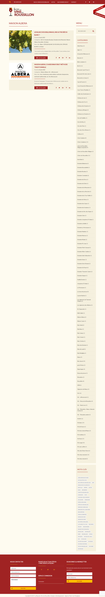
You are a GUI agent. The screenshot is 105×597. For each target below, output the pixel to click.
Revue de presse (81, 373)
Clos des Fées (80, 126)
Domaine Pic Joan (81, 243)
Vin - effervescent (53, 72)
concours (87, 499)
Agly (78, 50)
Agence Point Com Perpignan (72, 596)
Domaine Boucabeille (82, 167)
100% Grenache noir (83, 477)
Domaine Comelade (82, 175)
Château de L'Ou (81, 102)
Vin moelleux (80, 434)
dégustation (81, 512)
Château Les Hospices (83, 114)
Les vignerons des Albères (84, 305)
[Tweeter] (59, 57)
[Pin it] (66, 57)
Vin (78, 393)
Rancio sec (81, 531)
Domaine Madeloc (81, 231)
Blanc (41, 44)
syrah (90, 534)
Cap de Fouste (81, 82)
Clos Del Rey (80, 122)
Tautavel (80, 536)
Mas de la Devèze (81, 345)
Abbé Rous (80, 46)
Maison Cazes (80, 321)
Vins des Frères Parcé (83, 450)
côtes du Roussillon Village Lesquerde (82, 146)
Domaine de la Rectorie (84, 509)
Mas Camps (80, 333)
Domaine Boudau (48, 39)
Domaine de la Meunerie (60, 39)
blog (79, 489)
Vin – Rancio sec (81, 405)
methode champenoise (62, 74)
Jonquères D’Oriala (82, 283)
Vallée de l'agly (88, 536)
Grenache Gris (82, 516)
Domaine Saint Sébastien (83, 255)
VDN (78, 385)
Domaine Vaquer (81, 275)
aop (93, 482)
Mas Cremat (80, 337)
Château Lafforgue (82, 110)
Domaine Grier (81, 215)
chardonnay (46, 74)
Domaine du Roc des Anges (84, 211)
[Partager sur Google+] (63, 57)
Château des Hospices (83, 106)
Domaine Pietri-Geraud (83, 247)
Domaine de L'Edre (82, 183)
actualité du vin (82, 480)
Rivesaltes (80, 377)
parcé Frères (80, 365)
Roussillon (40, 42)
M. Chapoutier (81, 309)
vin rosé (91, 546)
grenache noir (82, 519)
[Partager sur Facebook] (56, 57)
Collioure (79, 134)
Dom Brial (79, 159)
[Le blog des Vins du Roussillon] (21, 12)
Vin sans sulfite (81, 446)
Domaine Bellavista (82, 163)
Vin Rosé (79, 438)
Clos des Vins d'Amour (83, 130)
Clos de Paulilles (81, 118)
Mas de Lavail (80, 349)
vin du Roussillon (82, 546)
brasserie (84, 489)
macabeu (91, 524)
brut (41, 74)
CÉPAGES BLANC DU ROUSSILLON (52, 44)
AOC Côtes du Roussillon (84, 482)
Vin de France (80, 426)
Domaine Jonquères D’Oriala (84, 219)
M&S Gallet (80, 313)
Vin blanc (46, 42)
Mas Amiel (80, 325)
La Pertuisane (80, 287)
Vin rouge (79, 442)
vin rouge (80, 548)
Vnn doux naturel (81, 458)
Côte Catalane (81, 138)
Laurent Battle (81, 295)
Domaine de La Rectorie (83, 191)
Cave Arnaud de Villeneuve (84, 86)
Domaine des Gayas (82, 203)
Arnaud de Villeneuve (82, 54)
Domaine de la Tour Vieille (84, 195)
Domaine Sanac (81, 259)
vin (47, 76)
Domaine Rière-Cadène (83, 251)
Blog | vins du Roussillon (41, 2)
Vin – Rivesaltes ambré (83, 414)
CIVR (86, 494)
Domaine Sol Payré (82, 267)
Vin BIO (79, 418)
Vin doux (90, 541)
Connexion (41, 581)
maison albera (52, 74)
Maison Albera (44, 72)
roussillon (85, 534)
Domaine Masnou (81, 235)
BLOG (42, 39)
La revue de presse (82, 291)
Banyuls (79, 58)
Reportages (80, 369)
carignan (80, 494)
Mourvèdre (86, 526)
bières (85, 487)
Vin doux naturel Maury (83, 430)
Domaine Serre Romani (83, 263)
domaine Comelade (83, 507)
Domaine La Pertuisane (83, 227)
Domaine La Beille (81, 223)
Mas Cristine (80, 341)
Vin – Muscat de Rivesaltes (84, 401)
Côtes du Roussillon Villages (84, 151)
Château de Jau (81, 98)
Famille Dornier (81, 279)
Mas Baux (79, 329)
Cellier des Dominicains (83, 94)
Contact (73, 2)
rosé (79, 534)
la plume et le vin (82, 524)
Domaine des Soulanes (83, 207)
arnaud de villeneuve (84, 485)
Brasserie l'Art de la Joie (83, 74)
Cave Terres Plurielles (83, 90)
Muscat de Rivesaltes (83, 529)
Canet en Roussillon (83, 492)
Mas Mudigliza (80, 353)
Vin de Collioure (82, 541)
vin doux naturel (82, 543)
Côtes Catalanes (81, 142)
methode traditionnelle (40, 76)
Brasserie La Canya (82, 78)
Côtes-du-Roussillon (82, 155)
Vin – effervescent (82, 397)
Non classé (80, 361)
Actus (53, 2)
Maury (79, 357)
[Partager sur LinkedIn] (69, 57)
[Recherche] (10, 2)
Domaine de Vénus (82, 199)
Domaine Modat (81, 239)
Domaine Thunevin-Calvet (84, 271)
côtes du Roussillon (83, 504)
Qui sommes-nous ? (63, 2)
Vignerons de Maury (82, 389)
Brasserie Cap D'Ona (82, 70)
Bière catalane (81, 62)
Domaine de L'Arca (82, 179)
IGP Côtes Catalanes (83, 521)
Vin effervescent (53, 76)
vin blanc (41, 46)
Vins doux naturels (82, 454)
